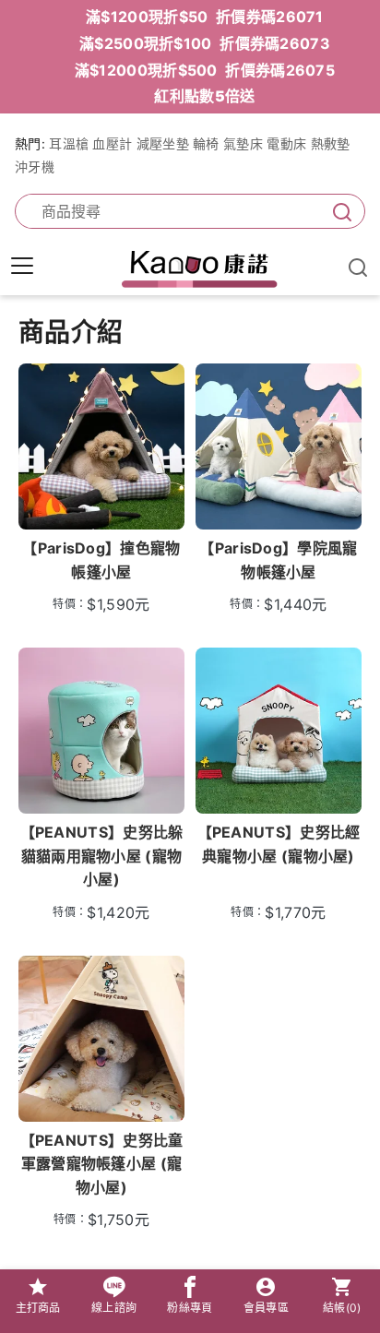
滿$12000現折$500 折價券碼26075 (205, 70)
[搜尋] (338, 212)
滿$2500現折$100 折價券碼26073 (204, 43)
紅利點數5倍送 (204, 96)
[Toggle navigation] (22, 266)
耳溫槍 (69, 143)
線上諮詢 (114, 1308)
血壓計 (112, 143)
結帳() (342, 1308)
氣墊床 (243, 143)
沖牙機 (34, 166)
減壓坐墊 (163, 143)
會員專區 (266, 1308)
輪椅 (206, 143)
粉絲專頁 (189, 1308)
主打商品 (38, 1308)
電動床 (286, 143)
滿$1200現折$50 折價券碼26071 (205, 16)
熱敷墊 (330, 143)
